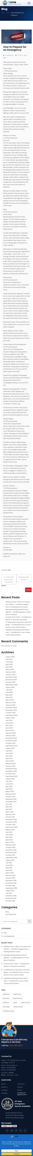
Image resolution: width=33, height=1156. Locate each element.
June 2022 (9, 784)
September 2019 (11, 858)
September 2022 (11, 776)
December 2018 (11, 881)
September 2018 (11, 888)
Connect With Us (11, 1065)
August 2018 (10, 891)
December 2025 (11, 677)
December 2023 (11, 738)
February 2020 (11, 845)
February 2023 (11, 764)
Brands (19, 1090)
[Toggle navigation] (29, 3)
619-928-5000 (16, 1045)
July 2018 (9, 893)
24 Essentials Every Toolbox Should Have (9, 579)
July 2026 (9, 659)
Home (3, 1084)
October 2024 (10, 713)
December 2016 (11, 896)
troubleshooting (8, 1011)
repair (15, 1002)
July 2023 (9, 751)
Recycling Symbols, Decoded (24, 577)
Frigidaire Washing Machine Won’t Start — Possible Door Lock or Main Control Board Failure (18, 632)
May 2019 (9, 868)
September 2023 (11, 746)
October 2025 (10, 682)
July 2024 (9, 720)
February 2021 (10, 814)
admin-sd (10, 55)
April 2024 (9, 728)
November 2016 (11, 898)
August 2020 (10, 830)
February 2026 (11, 672)
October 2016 (10, 901)
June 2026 (9, 662)
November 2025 (11, 680)
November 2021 (11, 802)
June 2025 (9, 692)
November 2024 (11, 710)
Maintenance (17, 998)
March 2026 (10, 670)
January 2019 (10, 878)
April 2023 (9, 758)
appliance (6, 994)
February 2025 (11, 703)
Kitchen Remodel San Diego (15, 1118)
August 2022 (10, 779)
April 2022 (9, 789)
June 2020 (9, 835)
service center (18, 1007)
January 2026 (10, 675)
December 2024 (11, 708)
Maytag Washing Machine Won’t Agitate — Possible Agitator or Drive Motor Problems (18, 612)
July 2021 (9, 804)
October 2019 (10, 855)
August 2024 (10, 718)
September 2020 (11, 827)
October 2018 (10, 886)
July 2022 (9, 781)
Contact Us (21, 1084)
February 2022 (11, 794)
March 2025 (10, 700)
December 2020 (11, 820)
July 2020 (9, 832)
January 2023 (10, 766)
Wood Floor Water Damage (15, 1115)
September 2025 (11, 685)
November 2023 (11, 741)
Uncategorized (11, 914)
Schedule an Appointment (22, 1093)
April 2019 (9, 870)
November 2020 (11, 822)
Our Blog (4, 1093)
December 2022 (11, 769)
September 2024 (12, 715)
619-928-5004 (11, 1070)
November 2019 (11, 853)
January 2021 (10, 817)
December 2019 (11, 850)
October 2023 (10, 743)
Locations (4, 1090)
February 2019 (10, 875)
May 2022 (9, 786)
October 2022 (10, 774)
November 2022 (11, 771)
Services (20, 1087)
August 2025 (10, 687)
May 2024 (9, 725)
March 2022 (10, 792)
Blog (9, 570)
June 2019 (9, 865)
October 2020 (10, 825)
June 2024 (9, 723)
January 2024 (10, 736)
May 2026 (9, 664)
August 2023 (10, 748)
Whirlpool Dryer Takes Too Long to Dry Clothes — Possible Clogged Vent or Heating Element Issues (18, 604)
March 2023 (10, 761)
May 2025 (9, 695)
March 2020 (10, 842)
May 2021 (9, 807)
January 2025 (10, 705)
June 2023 (9, 753)
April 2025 (9, 697)
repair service (25, 1002)
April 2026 (9, 667)
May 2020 (9, 837)
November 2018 (11, 883)
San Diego (6, 1007)
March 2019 (9, 873)
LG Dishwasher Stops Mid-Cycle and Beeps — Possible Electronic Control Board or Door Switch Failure (18, 624)
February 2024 (11, 733)
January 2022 (10, 797)
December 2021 (11, 799)
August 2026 (10, 657)
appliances (17, 994)
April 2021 (9, 809)
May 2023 (9, 756)
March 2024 (10, 731)
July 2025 (9, 690)
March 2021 (9, 812)
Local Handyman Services (14, 1113)
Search (3, 586)
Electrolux (6, 998)
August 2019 (10, 860)
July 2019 (9, 863)
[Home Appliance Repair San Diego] (15, 3)
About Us (4, 1087)
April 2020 (9, 840)
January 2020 (10, 847)
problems (6, 1002)
